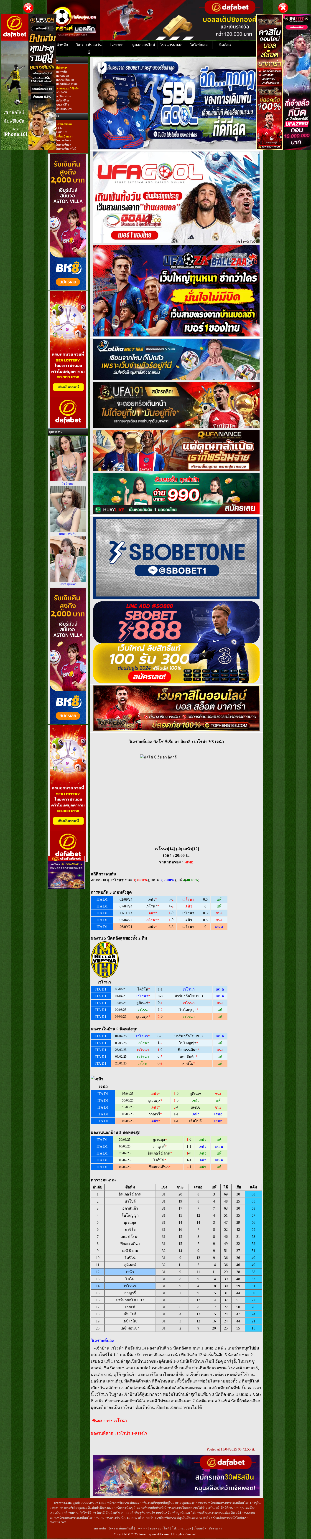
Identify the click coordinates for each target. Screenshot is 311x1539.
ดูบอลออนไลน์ (143, 45)
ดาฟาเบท (61, 132)
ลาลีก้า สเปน (63, 96)
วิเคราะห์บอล (63, 140)
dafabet (59, 128)
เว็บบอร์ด (200, 1528)
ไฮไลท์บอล (199, 45)
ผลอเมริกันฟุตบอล (66, 84)
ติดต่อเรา (226, 45)
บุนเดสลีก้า (62, 104)
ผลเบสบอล (62, 75)
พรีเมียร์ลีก (62, 92)
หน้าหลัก (61, 45)
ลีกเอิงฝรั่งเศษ (64, 109)
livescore (116, 45)
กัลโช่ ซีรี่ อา (63, 100)
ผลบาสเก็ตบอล (65, 79)
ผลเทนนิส (61, 71)
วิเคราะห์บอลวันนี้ (89, 48)
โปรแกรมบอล (171, 45)
